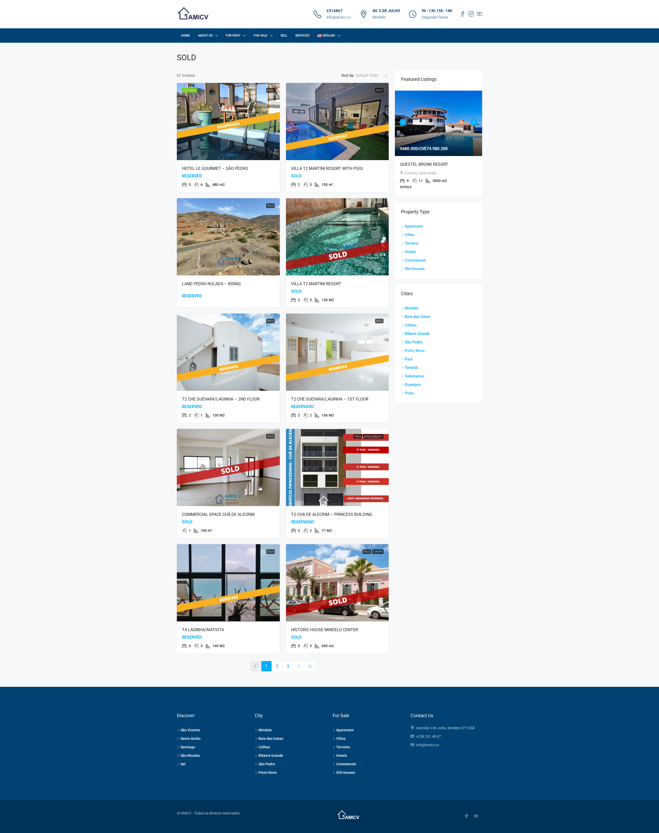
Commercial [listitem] (415, 260)
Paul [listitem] (408, 359)
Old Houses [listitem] (415, 268)
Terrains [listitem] (412, 243)
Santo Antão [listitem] (190, 738)
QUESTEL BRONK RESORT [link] (424, 164)
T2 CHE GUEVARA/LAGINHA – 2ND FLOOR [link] (221, 399)
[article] (438, 143)
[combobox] (371, 75)
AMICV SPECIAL (373, 436)
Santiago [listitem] (187, 747)
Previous (403, 122)
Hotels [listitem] (410, 251)
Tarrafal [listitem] (411, 367)
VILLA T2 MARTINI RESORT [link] (316, 283)
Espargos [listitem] (413, 384)
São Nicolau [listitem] (190, 755)
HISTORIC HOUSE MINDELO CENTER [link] (324, 629)
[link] (228, 121)
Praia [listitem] (409, 393)
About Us (205, 35)
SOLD (270, 90)
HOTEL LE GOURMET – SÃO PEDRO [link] (215, 168)
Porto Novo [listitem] (415, 350)
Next (474, 122)
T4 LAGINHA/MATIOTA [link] (203, 629)
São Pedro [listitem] (414, 342)
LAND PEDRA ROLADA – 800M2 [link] (211, 283)
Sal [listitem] (183, 764)
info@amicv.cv (338, 17)
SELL (284, 35)
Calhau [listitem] (411, 325)
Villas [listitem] (409, 234)
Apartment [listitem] (414, 226)
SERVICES (302, 35)
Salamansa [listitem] (414, 376)
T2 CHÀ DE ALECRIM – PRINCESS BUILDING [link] (331, 514)
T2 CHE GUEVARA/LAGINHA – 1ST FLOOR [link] (329, 399)
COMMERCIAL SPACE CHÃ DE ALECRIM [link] (218, 514)
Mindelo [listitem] (412, 308)
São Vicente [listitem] (190, 730)
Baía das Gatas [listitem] (417, 316)
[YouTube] (477, 816)
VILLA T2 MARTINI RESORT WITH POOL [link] (327, 168)
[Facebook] (467, 816)
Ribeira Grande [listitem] (417, 333)
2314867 (334, 10)
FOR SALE (260, 35)
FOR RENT (233, 35)
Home (185, 35)
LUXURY (378, 551)
